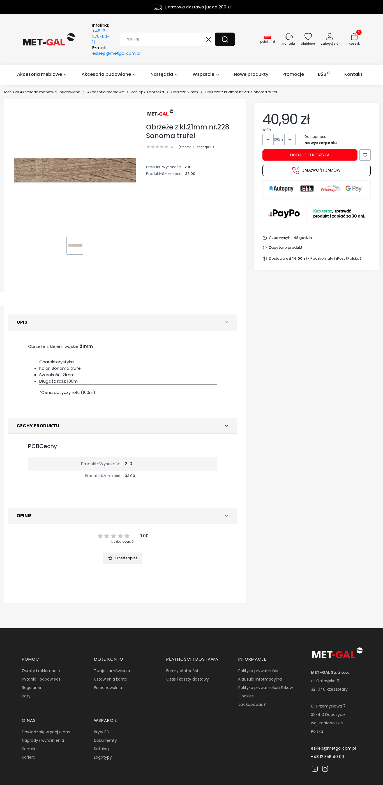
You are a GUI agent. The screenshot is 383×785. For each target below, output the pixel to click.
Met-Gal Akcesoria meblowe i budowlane (42, 92)
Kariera (28, 757)
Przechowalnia (108, 687)
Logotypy (103, 757)
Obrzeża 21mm (184, 92)
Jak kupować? (252, 704)
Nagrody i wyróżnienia (43, 740)
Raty (26, 696)
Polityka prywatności (258, 671)
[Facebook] (315, 768)
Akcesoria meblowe (105, 92)
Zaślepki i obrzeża (147, 92)
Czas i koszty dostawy (187, 679)
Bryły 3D (101, 732)
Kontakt (29, 749)
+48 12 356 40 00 (327, 756)
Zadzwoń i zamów (321, 170)
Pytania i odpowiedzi (41, 679)
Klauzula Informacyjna (260, 679)
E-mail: (116, 50)
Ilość (266, 130)
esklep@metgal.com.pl (333, 748)
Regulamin (32, 687)
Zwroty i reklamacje (41, 671)
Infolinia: (100, 33)
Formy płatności (182, 671)
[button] (225, 39)
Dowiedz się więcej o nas (46, 732)
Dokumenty (105, 740)
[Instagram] (325, 768)
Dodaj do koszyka (309, 155)
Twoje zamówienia (112, 671)
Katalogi (102, 749)
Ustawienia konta (110, 679)
